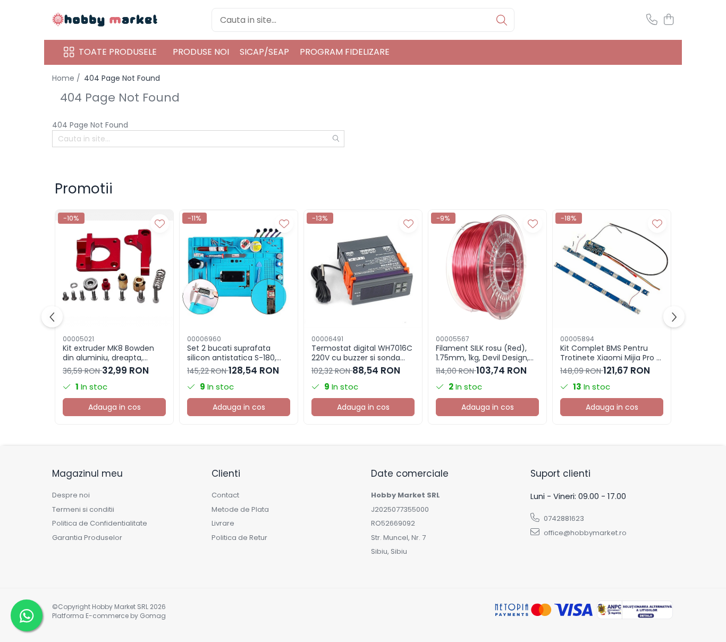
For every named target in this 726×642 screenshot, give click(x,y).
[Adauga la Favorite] (159, 223)
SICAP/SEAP (264, 52)
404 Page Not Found (122, 78)
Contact (225, 495)
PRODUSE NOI (201, 52)
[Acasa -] (105, 20)
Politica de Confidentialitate (99, 523)
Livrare (223, 523)
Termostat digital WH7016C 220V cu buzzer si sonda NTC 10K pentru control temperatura (361, 352)
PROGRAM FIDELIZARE (345, 52)
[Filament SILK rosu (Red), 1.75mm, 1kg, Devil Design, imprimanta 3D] (487, 269)
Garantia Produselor (87, 538)
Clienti (226, 473)
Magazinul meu (87, 473)
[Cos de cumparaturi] (668, 20)
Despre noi (71, 495)
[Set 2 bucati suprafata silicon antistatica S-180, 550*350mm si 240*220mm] (239, 269)
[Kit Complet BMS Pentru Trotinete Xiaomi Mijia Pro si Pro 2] (612, 269)
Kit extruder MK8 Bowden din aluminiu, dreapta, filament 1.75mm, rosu (108, 352)
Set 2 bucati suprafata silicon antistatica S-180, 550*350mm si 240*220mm (238, 352)
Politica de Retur (239, 538)
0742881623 (563, 518)
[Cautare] (501, 20)
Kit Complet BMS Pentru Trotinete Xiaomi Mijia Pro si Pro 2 (611, 352)
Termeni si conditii (83, 509)
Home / (67, 78)
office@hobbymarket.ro (584, 533)
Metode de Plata (240, 509)
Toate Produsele (118, 52)
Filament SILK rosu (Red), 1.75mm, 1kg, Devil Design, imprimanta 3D (482, 352)
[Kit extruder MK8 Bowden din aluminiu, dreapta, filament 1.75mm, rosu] (114, 269)
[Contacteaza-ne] (651, 20)
